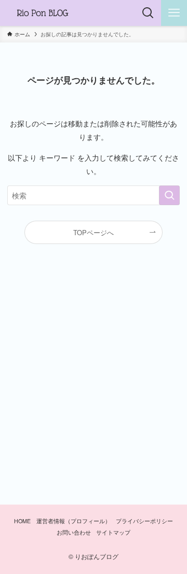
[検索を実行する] (169, 195)
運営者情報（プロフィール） (73, 521)
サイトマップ (113, 532)
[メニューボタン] (174, 13)
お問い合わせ (74, 532)
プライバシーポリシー (144, 521)
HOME (22, 521)
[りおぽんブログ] (43, 13)
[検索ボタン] (148, 13)
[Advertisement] (93, 378)
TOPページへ (93, 232)
